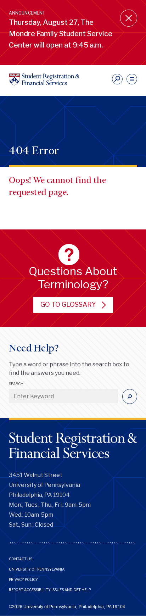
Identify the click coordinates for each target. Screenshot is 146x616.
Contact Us (20, 559)
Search (16, 384)
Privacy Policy (23, 579)
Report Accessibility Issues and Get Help (50, 590)
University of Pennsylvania (36, 569)
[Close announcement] (128, 18)
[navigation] (132, 79)
